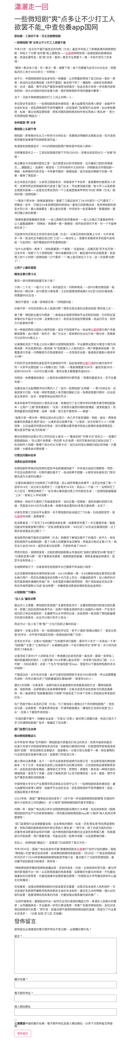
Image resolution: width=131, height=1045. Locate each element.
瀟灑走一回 (31, 7)
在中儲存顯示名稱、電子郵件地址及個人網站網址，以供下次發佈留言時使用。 (63, 1024)
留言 (18, 936)
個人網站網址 (22, 1006)
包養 (79, 849)
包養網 (70, 53)
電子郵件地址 (23, 993)
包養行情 (88, 363)
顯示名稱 (20, 979)
